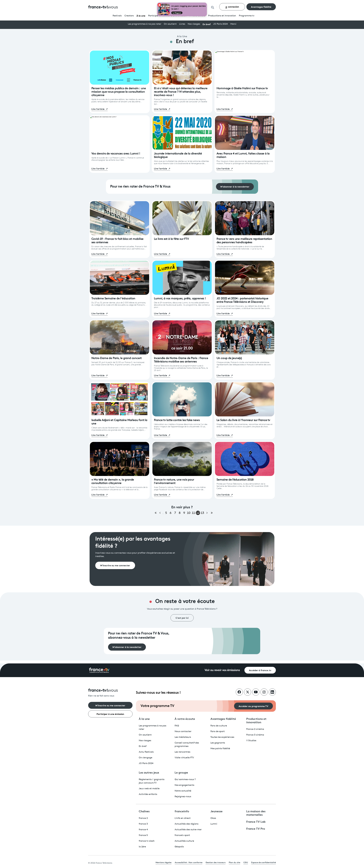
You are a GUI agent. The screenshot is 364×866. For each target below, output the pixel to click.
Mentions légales (163, 862)
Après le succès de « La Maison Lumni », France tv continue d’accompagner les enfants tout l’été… (117, 159)
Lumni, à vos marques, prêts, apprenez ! (180, 298)
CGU (245, 862)
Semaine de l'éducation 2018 (235, 479)
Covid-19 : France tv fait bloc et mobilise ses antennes (117, 241)
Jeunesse (216, 811)
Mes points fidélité (220, 748)
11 (193, 513)
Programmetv (246, 16)
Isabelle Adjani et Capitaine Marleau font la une (119, 422)
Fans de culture (218, 726)
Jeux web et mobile (149, 789)
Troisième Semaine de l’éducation (113, 298)
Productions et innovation (222, 16)
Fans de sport (217, 731)
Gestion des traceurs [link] (216, 862)
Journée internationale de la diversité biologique (178, 155)
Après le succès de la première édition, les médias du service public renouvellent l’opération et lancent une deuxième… (117, 100)
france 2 (143, 818)
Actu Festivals (146, 752)
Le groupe (181, 772)
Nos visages (194, 24)
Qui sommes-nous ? (185, 779)
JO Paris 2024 (220, 24)
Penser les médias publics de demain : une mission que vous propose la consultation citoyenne (118, 92)
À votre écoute (185, 719)
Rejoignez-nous (183, 796)
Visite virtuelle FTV (184, 758)
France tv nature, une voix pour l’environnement (174, 481)
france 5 (143, 835)
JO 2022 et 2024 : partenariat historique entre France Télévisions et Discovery (242, 300)
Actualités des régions (186, 824)
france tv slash (147, 841)
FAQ (177, 726)
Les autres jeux (149, 772)
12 (198, 513)
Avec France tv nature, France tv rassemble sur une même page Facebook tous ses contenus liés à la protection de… (179, 488)
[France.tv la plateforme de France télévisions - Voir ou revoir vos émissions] (99, 670)
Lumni (213, 824)
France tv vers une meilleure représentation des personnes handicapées (244, 241)
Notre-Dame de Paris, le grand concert (116, 358)
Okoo (213, 818)
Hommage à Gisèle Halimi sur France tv (242, 88)
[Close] (206, 3)
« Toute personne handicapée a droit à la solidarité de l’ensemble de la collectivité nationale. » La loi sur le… (240, 248)
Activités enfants (148, 794)
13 (202, 513)
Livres (182, 24)
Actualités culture (184, 841)
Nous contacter (183, 731)
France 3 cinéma (255, 735)
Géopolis (179, 847)
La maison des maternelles (255, 812)
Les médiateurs (183, 737)
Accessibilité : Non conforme (188, 862)
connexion (233, 6)
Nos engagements (184, 785)
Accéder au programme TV (253, 706)
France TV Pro (255, 828)
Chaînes (144, 811)
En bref (207, 24)
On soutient (170, 24)
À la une (140, 15)
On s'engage (145, 758)
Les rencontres (182, 752)
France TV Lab (255, 821)
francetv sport (182, 835)
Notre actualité (183, 791)
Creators (129, 16)
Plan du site (234, 862)
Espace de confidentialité (263, 862)
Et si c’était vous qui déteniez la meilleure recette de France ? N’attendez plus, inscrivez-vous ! (180, 92)
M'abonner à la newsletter (234, 186)
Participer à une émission (110, 713)
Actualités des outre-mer (188, 830)
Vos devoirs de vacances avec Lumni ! (115, 153)
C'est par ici (182, 617)
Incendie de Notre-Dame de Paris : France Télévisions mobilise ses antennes (181, 360)
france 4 (143, 830)
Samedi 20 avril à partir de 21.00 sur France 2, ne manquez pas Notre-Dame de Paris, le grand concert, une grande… (117, 363)
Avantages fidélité (261, 6)
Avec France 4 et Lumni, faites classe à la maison (243, 155)
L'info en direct (183, 818)
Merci (233, 24)
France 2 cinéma (255, 729)
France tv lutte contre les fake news (177, 420)
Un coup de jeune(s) (229, 358)
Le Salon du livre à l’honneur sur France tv (243, 420)
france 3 (143, 824)
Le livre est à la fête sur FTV (171, 239)
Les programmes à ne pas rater (144, 24)
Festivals (117, 16)
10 (189, 513)
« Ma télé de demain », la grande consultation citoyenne (112, 481)
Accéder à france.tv (260, 670)
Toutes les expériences (222, 737)
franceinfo (182, 811)
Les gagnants (217, 743)
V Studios (251, 740)
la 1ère (142, 847)
